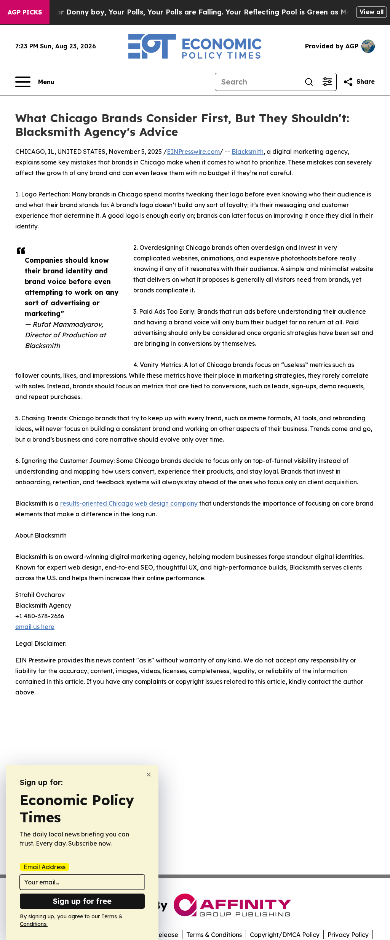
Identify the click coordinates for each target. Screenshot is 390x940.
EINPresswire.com (193, 151)
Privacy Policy (348, 934)
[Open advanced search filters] (327, 82)
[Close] (148, 774)
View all (372, 12)
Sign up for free (82, 901)
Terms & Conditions (214, 934)
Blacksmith (248, 151)
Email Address (45, 867)
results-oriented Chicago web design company (129, 503)
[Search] (309, 82)
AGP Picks (25, 12)
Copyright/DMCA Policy (285, 934)
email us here (34, 626)
